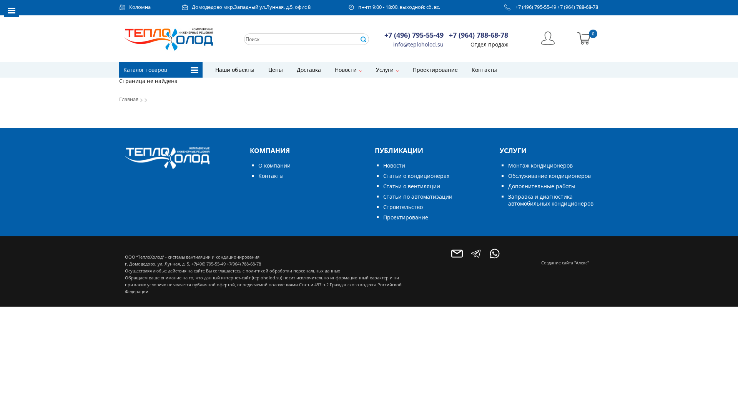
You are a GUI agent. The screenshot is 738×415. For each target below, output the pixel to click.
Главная (128, 99)
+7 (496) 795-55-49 (535, 7)
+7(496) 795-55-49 (208, 264)
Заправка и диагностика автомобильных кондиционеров (550, 200)
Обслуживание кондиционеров (549, 175)
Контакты (484, 69)
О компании (274, 165)
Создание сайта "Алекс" (565, 263)
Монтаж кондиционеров (540, 165)
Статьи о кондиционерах (416, 175)
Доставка (309, 69)
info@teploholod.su (418, 44)
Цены (275, 69)
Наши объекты (234, 69)
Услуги (385, 69)
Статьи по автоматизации (417, 196)
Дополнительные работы (541, 186)
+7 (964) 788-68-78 (577, 7)
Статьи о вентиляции (411, 186)
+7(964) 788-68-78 (244, 264)
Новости (346, 69)
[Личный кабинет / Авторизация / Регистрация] (548, 37)
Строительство (403, 207)
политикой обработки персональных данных (293, 271)
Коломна (140, 7)
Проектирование (435, 69)
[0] (584, 37)
